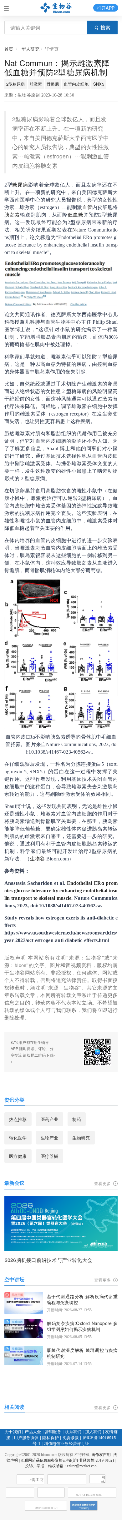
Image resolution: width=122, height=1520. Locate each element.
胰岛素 (12, 214)
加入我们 (93, 1431)
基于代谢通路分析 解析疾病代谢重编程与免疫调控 (82, 1299)
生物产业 (49, 1137)
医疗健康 (18, 1156)
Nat (76, 229)
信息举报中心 (51, 1493)
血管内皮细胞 (76, 84)
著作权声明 (101, 1455)
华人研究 (30, 49)
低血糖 (76, 214)
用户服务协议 (26, 1437)
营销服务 (53, 1431)
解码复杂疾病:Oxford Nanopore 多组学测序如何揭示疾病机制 (82, 1326)
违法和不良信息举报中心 (20, 1493)
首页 (8, 49)
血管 (87, 207)
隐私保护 (50, 1437)
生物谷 (37, 858)
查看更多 (103, 1183)
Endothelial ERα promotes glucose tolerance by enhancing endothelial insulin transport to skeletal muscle (61, 890)
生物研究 (81, 1137)
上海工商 (35, 1480)
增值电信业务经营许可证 (66, 1443)
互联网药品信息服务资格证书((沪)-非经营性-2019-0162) (67, 1460)
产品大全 (33, 1431)
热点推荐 (18, 1119)
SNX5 (98, 84)
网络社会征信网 (103, 1479)
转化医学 (18, 1137)
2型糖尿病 (15, 84)
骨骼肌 (53, 84)
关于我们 (12, 1431)
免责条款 (71, 1437)
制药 (76, 1119)
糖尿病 (20, 184)
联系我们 (73, 1431)
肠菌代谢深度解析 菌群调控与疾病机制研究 (82, 1353)
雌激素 (36, 84)
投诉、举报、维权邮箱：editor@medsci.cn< (61, 1466)
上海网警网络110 (66, 1479)
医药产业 (49, 1119)
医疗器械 (49, 1156)
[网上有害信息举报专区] (84, 1506)
